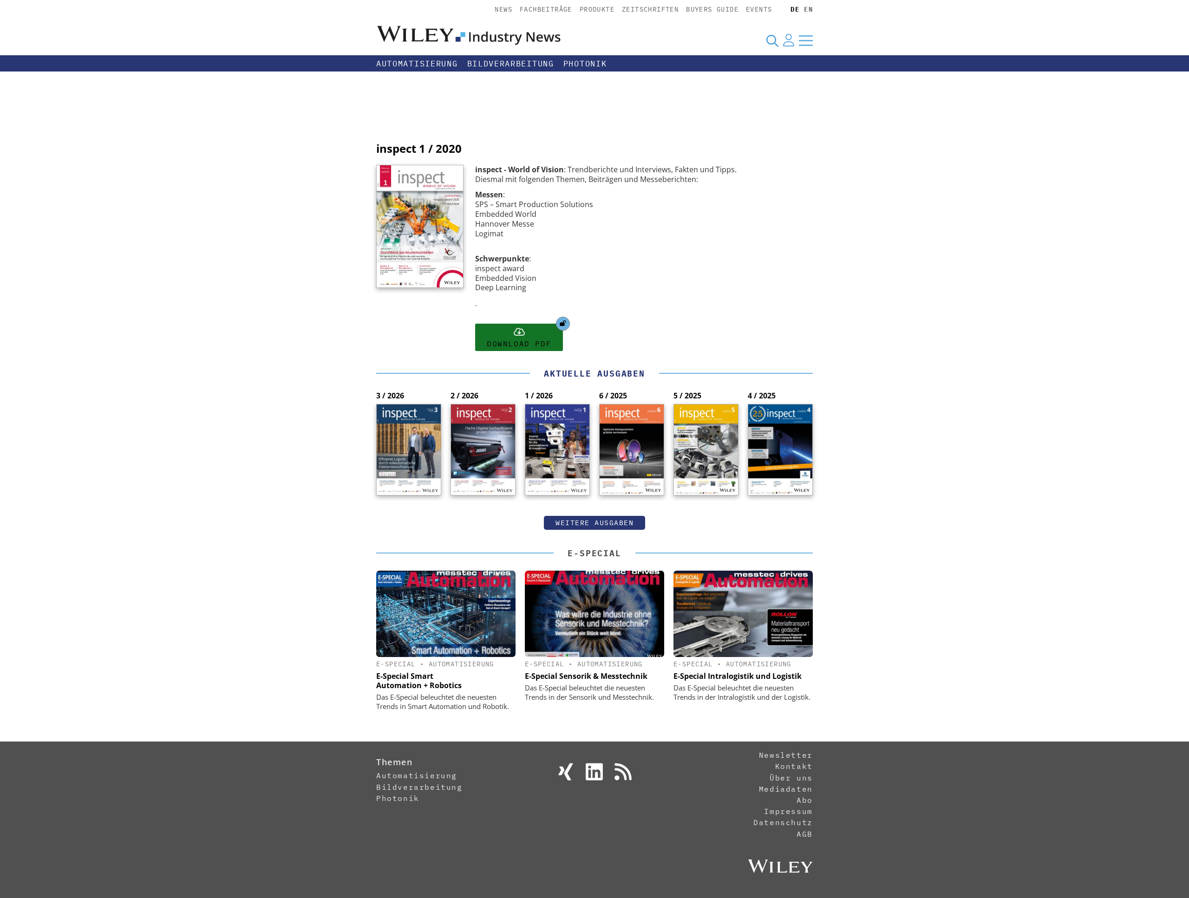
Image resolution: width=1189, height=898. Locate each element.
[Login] (788, 40)
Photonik (585, 64)
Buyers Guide (712, 9)
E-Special (594, 553)
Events (759, 9)
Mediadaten (786, 789)
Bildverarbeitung (510, 64)
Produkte (597, 9)
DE (794, 9)
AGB (805, 834)
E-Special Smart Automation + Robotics (419, 680)
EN (808, 9)
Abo (805, 800)
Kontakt (794, 766)
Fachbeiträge (546, 9)
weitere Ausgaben (594, 522)
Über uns (791, 777)
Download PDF (519, 343)
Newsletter (786, 755)
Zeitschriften (650, 9)
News (503, 9)
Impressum (788, 811)
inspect (396, 148)
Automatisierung (417, 64)
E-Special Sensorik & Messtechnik (586, 676)
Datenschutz (783, 822)
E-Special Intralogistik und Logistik (737, 676)
